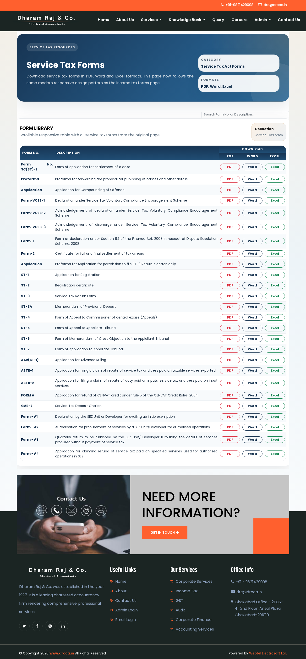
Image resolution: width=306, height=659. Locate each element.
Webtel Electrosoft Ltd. (268, 653)
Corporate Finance (194, 619)
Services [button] (150, 19)
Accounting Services (195, 629)
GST (179, 600)
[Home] (46, 20)
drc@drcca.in (275, 4)
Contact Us (289, 19)
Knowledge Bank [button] (185, 19)
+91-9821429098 (238, 4)
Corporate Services (194, 581)
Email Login (125, 619)
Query (218, 19)
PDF (230, 167)
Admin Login (126, 610)
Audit (180, 610)
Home (103, 19)
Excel (275, 167)
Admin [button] (261, 19)
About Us (125, 19)
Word (252, 167)
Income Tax (187, 591)
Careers (239, 19)
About (121, 591)
